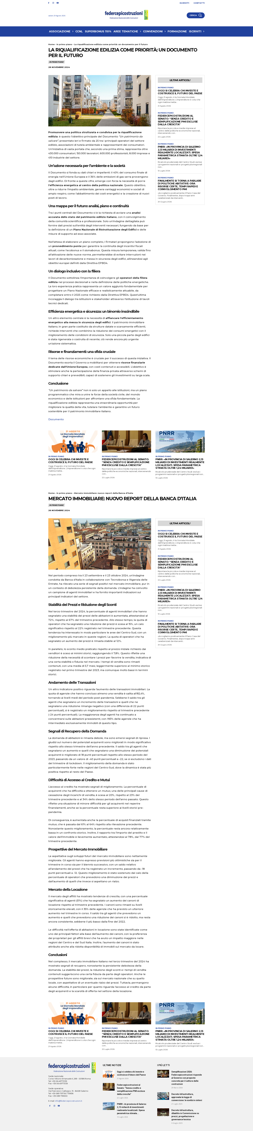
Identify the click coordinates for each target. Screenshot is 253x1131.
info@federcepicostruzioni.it (68, 1101)
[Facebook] (48, 3)
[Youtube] (57, 3)
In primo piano (64, 44)
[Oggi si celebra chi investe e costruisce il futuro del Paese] (73, 441)
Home (51, 44)
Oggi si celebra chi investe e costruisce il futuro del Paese (180, 92)
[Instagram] (53, 3)
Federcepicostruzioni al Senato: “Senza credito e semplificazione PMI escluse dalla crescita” (178, 120)
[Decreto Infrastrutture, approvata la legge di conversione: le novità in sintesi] (163, 1096)
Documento (56, 419)
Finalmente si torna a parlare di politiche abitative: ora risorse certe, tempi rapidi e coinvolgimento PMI (179, 185)
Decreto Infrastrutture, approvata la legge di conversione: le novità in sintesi (186, 1097)
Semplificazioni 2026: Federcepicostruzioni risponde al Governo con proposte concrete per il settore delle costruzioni (186, 1078)
